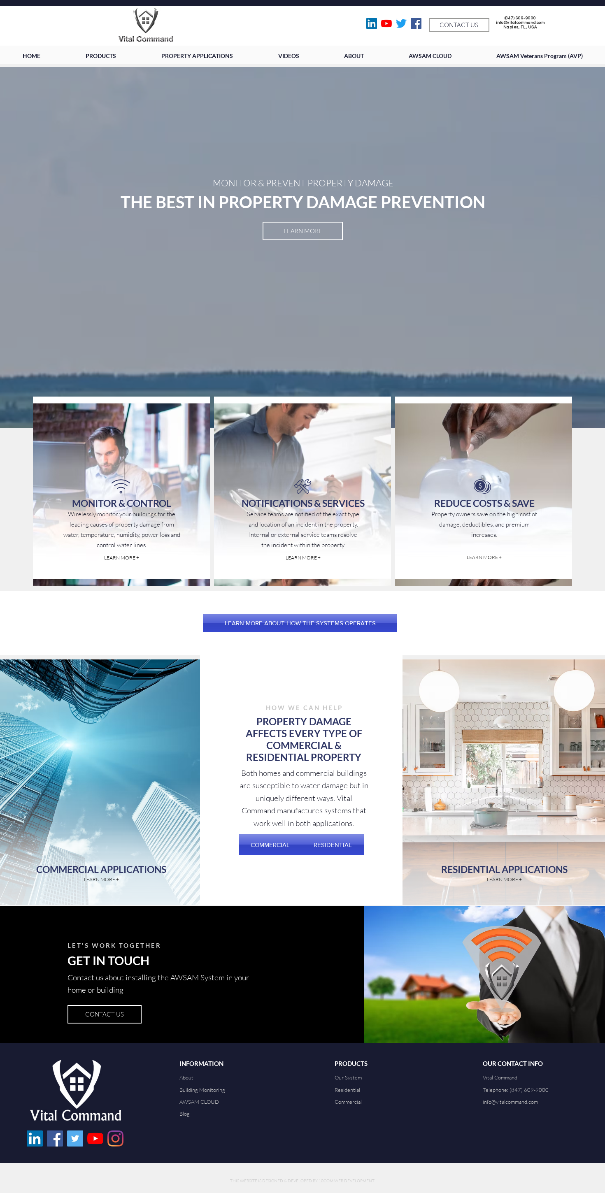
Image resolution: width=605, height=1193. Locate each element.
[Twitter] (401, 23)
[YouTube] (386, 23)
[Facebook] (416, 23)
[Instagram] (115, 1138)
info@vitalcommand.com (520, 23)
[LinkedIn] (371, 23)
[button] (288, 56)
